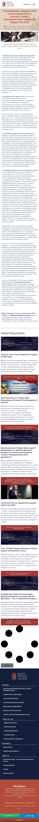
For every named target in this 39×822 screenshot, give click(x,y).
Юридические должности (11, 751)
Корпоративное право (11, 731)
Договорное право (10, 727)
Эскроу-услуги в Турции (10, 698)
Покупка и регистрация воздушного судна (16, 714)
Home (5, 26)
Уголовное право (9, 735)
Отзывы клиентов (9, 765)
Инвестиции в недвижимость (12, 706)
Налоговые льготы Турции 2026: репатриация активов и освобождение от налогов (19, 400)
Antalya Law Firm (9, 803)
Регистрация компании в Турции (13, 702)
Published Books (8, 773)
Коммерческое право (10, 723)
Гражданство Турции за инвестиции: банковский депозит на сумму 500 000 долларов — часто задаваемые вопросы (19, 596)
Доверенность (7, 747)
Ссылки (5, 769)
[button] (34, 4)
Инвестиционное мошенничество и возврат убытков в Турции (17, 689)
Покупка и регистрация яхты (12, 710)
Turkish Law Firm (19, 803)
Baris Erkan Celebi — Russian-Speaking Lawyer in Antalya (18, 760)
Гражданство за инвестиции (12, 694)
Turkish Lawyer (30, 803)
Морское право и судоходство (13, 739)
